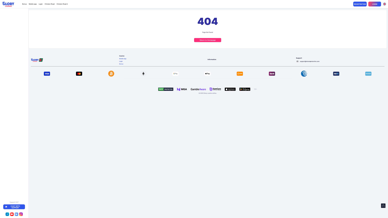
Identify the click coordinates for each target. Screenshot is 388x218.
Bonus (24, 4)
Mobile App (122, 58)
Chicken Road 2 (62, 4)
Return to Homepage (208, 40)
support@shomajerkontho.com (309, 61)
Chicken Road (50, 4)
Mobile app (33, 4)
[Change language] (384, 4)
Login (41, 4)
